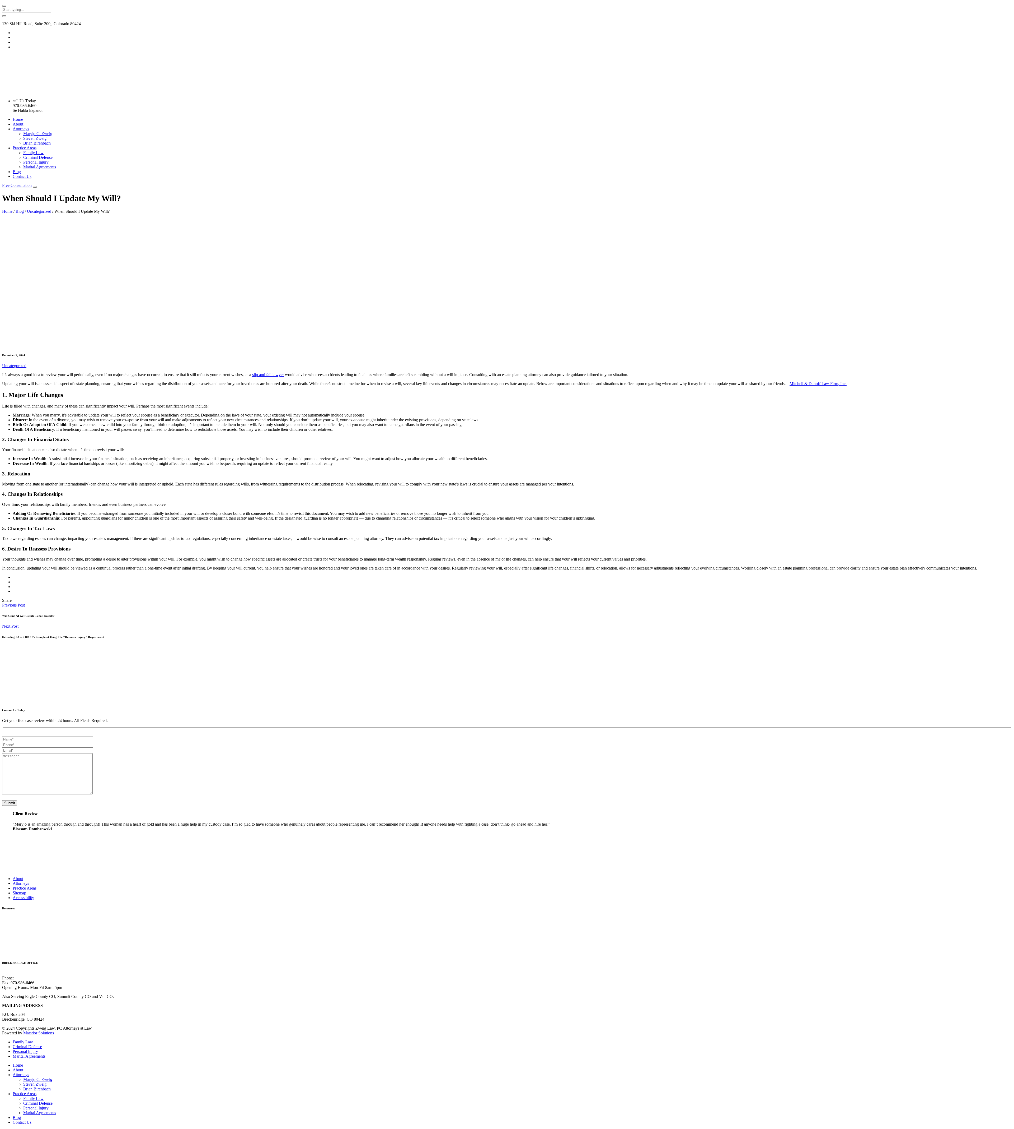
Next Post (10, 626)
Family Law (33, 152)
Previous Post (13, 605)
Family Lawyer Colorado (23, 928)
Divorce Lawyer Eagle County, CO (32, 947)
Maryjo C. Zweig (37, 133)
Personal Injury (36, 162)
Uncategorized (39, 211)
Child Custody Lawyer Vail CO (28, 942)
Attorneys (21, 129)
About (18, 124)
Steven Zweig (34, 138)
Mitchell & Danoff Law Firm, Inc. (818, 383)
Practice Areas (24, 148)
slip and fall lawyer (268, 374)
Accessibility (23, 897)
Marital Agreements (39, 167)
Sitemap (19, 893)
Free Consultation (17, 185)
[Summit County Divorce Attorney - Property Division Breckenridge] (41, 92)
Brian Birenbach (37, 143)
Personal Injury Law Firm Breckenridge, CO (39, 919)
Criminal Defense (38, 157)
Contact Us (22, 176)
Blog (17, 171)
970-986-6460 (27, 978)
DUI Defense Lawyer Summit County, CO (38, 923)
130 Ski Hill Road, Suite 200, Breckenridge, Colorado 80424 (53, 973)
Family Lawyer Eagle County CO (30, 933)
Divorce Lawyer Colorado (24, 938)
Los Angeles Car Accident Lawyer (31, 952)
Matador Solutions (38, 1033)
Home (18, 119)
